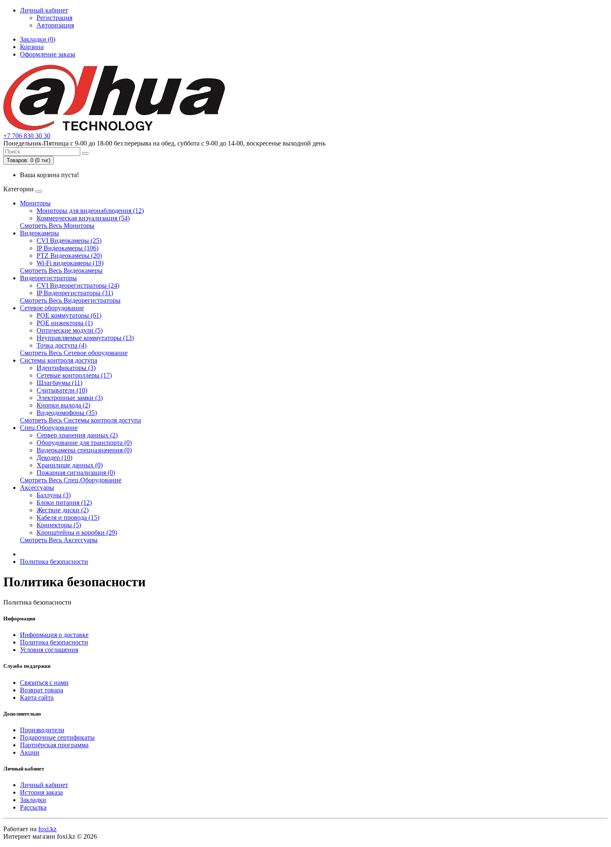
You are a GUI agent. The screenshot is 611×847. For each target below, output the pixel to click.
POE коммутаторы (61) (69, 315)
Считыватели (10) (62, 390)
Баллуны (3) (54, 495)
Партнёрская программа (54, 744)
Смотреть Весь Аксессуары (59, 539)
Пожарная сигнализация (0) (76, 472)
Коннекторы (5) (59, 524)
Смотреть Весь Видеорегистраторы (70, 300)
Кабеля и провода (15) (68, 517)
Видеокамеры (39, 233)
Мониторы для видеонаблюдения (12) (90, 210)
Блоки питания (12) (64, 502)
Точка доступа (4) (61, 345)
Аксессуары (37, 487)
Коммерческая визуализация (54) (83, 218)
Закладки (33, 799)
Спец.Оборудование (49, 427)
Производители (42, 729)
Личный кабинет (44, 784)
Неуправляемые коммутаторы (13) (85, 337)
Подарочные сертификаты (57, 737)
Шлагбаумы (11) (59, 382)
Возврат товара (41, 690)
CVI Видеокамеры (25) (69, 240)
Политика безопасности (54, 561)
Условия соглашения (49, 649)
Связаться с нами (44, 682)
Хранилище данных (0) (70, 465)
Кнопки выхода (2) (63, 405)
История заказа (41, 792)
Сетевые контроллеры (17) (74, 375)
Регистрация (54, 17)
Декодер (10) (54, 457)
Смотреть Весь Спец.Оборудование (70, 480)
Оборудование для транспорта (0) (84, 442)
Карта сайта (37, 697)
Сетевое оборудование (52, 307)
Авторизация (55, 25)
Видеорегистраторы (48, 278)
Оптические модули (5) (70, 330)
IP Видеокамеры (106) (68, 248)
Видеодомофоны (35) (67, 412)
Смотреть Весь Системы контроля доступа (80, 420)
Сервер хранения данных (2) (77, 435)
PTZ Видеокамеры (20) (69, 255)
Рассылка (33, 807)
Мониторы (35, 203)
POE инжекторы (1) (65, 322)
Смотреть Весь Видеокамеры (61, 270)
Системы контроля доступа (58, 360)
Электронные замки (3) (70, 397)
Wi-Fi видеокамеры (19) (70, 263)
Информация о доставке (54, 634)
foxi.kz (47, 828)
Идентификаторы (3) (66, 367)
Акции (29, 752)
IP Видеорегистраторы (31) (75, 292)
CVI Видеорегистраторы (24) (78, 285)
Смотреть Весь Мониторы (57, 225)
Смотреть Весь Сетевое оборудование (74, 352)
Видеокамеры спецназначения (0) (84, 450)
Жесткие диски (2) (63, 510)
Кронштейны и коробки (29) (77, 532)
